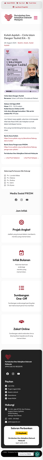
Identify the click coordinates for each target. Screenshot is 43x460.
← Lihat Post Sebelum (12, 158)
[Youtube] (27, 199)
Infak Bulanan (21, 260)
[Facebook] (16, 199)
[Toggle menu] (35, 18)
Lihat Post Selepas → (31, 158)
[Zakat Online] (21, 322)
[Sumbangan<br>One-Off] (21, 288)
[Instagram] (21, 199)
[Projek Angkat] (21, 223)
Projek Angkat (21, 229)
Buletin (20, 43)
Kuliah (26, 43)
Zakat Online (22, 329)
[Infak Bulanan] (21, 253)
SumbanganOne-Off (21, 296)
